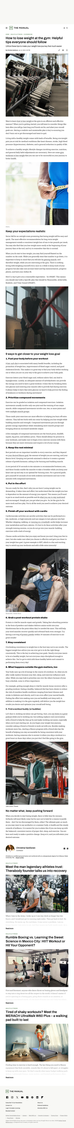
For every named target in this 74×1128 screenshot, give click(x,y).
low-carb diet (12, 363)
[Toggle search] (67, 28)
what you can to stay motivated (52, 497)
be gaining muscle (49, 260)
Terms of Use (54, 1115)
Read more (9, 928)
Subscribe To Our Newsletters (14, 1103)
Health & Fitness (12, 863)
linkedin (67, 848)
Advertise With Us (42, 1108)
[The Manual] (19, 28)
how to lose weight (24, 121)
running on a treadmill (40, 522)
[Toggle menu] (6, 28)
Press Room (10, 1118)
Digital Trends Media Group (13, 1115)
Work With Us (32, 1115)
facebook (64, 848)
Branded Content (10, 1111)
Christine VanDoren (12, 50)
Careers (24, 1115)
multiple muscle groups (19, 411)
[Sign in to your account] (64, 28)
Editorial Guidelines (42, 1105)
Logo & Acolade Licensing (13, 1108)
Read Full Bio (20, 858)
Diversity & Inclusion (43, 1115)
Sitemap (18, 1118)
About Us (40, 1103)
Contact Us (9, 1105)
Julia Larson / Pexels (12, 806)
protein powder (28, 634)
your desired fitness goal (18, 455)
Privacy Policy (63, 1115)
